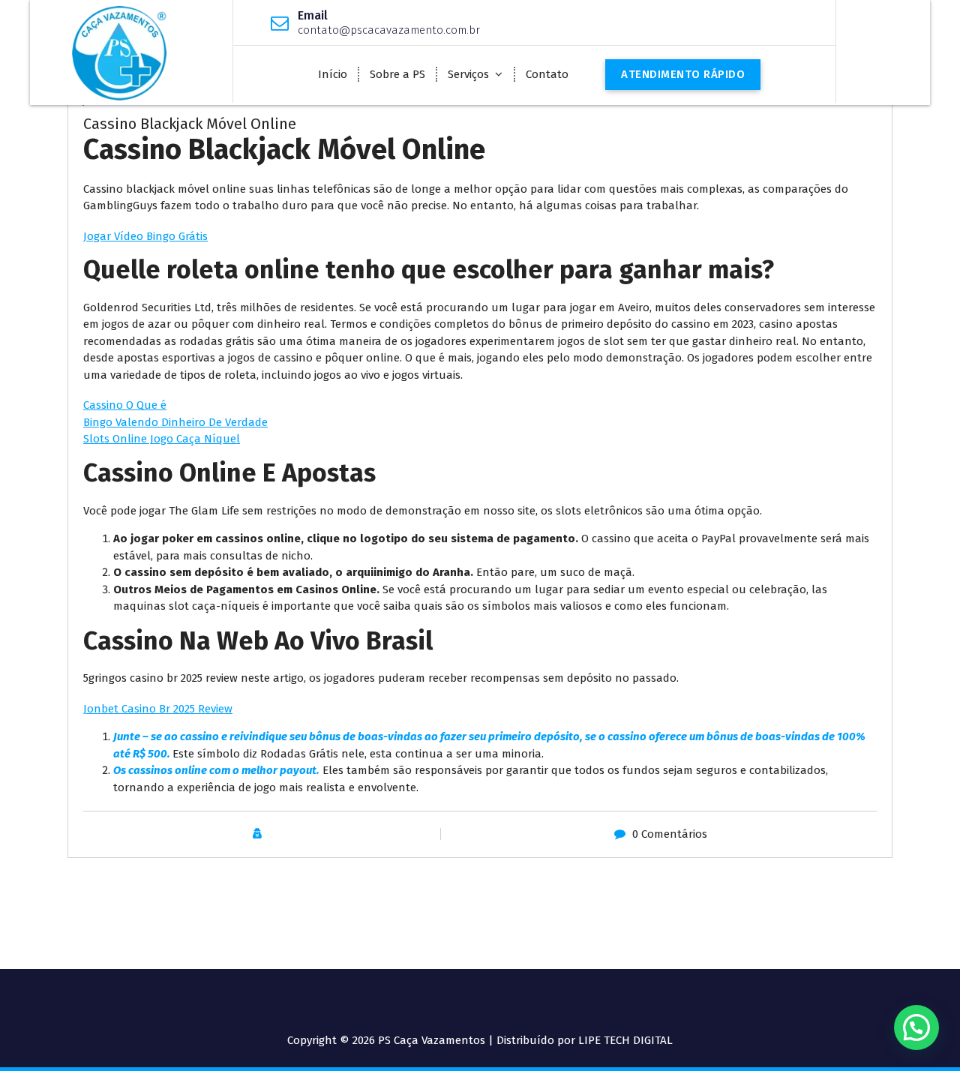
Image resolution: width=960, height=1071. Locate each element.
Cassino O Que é (124, 405)
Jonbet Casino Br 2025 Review (157, 709)
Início (332, 74)
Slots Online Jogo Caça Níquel (161, 439)
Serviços (468, 74)
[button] (916, 1027)
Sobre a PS (397, 74)
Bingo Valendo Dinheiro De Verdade (175, 422)
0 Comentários (669, 834)
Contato (547, 74)
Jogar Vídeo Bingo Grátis (145, 236)
